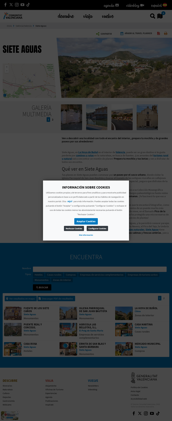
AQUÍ (69, 201)
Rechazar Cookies (74, 228)
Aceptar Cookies (86, 221)
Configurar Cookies (97, 228)
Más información (86, 235)
